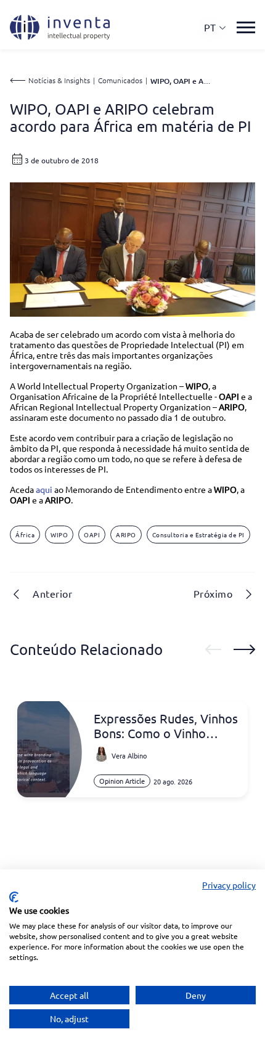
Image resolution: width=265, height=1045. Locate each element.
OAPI (92, 534)
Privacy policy (229, 884)
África (25, 534)
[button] (215, 27)
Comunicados (120, 80)
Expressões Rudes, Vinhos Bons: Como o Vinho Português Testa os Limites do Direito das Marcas (166, 726)
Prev (213, 649)
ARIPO (126, 534)
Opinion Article (122, 781)
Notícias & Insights (59, 80)
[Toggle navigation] (246, 27)
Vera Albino (129, 755)
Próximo (213, 593)
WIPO (59, 534)
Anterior (52, 593)
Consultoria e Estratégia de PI (198, 534)
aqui (44, 489)
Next (244, 649)
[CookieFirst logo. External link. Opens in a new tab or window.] (13, 897)
